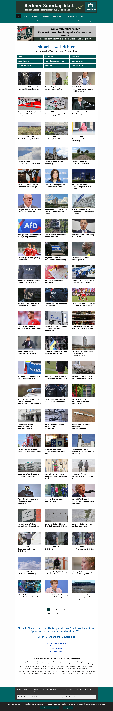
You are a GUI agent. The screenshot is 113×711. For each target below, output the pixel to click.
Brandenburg (34, 16)
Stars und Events (58, 16)
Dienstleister (51, 21)
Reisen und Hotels (22, 21)
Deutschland (45, 16)
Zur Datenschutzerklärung (49, 708)
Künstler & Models (64, 21)
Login (90, 21)
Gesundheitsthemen (37, 21)
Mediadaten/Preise (79, 21)
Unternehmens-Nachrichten (74, 16)
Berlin (25, 16)
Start (18, 16)
